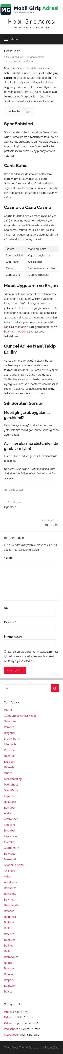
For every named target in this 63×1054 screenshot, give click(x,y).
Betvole (9, 968)
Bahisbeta (10, 888)
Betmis (8, 962)
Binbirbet (9, 830)
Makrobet (10, 859)
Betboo (8, 928)
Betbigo (9, 922)
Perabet (9, 727)
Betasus (9, 911)
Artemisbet (11, 819)
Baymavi (9, 899)
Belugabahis (11, 905)
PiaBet (8, 709)
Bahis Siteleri (16, 489)
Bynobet (9, 755)
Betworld (9, 853)
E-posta (10, 622)
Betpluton (10, 985)
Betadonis (10, 801)
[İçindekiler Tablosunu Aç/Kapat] (26, 112)
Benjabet (9, 807)
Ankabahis (10, 882)
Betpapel (9, 980)
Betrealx (9, 767)
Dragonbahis (12, 738)
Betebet (9, 934)
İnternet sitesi (13, 637)
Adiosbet (9, 870)
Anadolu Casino (14, 865)
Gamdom (10, 721)
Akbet (7, 876)
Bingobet (9, 733)
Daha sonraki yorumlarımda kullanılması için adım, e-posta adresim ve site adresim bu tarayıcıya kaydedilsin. (31, 656)
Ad (6, 607)
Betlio (7, 951)
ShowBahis (11, 790)
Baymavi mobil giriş (16, 331)
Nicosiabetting (13, 779)
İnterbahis (10, 744)
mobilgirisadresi (13, 61)
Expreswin (10, 836)
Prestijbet (10, 750)
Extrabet (9, 761)
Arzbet (8, 813)
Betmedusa (11, 957)
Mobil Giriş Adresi (31, 21)
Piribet (8, 773)
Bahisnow (10, 893)
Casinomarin (11, 847)
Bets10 (8, 991)
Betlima (8, 945)
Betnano (9, 974)
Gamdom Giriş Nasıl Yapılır (20, 715)
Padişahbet (11, 784)
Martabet (9, 842)
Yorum (9, 557)
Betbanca (10, 916)
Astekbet (9, 824)
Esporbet (9, 796)
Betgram (9, 939)
